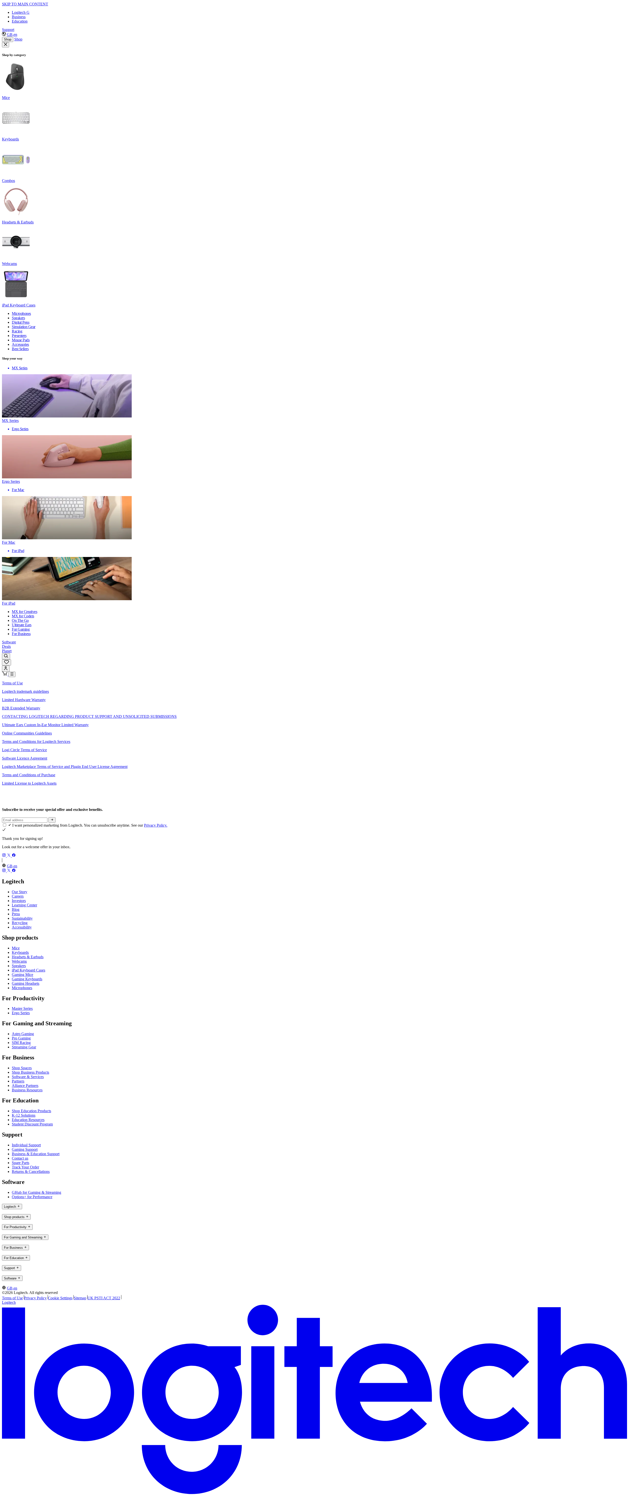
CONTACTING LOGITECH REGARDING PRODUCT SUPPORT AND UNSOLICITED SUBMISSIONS (89, 716)
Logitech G (20, 12)
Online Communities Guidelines (27, 733)
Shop (7, 39)
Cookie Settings (60, 1298)
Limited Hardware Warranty (24, 700)
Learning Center (24, 905)
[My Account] (6, 669)
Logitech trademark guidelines (25, 691)
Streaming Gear (24, 1047)
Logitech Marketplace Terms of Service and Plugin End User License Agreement (65, 766)
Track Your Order (25, 1167)
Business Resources (27, 1090)
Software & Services (28, 1077)
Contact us (20, 1158)
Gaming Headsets (25, 983)
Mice (16, 948)
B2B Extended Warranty (21, 708)
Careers (18, 896)
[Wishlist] (6, 662)
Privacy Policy (35, 1298)
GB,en (12, 34)
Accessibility (22, 927)
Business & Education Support (35, 1154)
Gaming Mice (22, 974)
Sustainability (22, 918)
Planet (7, 651)
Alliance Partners (25, 1085)
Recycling (20, 923)
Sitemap (80, 1298)
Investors (19, 901)
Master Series (22, 1008)
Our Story (19, 892)
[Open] (11, 674)
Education (20, 21)
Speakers (19, 966)
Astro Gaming (23, 1034)
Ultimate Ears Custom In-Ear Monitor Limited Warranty (45, 725)
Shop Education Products (31, 1111)
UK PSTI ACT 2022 (103, 1298)
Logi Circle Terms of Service (24, 750)
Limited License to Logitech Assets (29, 783)
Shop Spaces (22, 1068)
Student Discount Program (32, 1124)
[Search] (6, 656)
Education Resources (28, 1120)
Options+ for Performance (32, 1197)
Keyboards (20, 952)
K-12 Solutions (23, 1115)
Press (16, 914)
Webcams (19, 961)
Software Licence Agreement (24, 758)
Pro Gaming (21, 1038)
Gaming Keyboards (27, 979)
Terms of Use (12, 683)
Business (19, 17)
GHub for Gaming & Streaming (36, 1192)
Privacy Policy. (155, 825)
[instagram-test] (4, 856)
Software (9, 642)
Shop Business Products (30, 1072)
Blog (15, 909)
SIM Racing (21, 1043)
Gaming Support (25, 1149)
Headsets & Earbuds (27, 957)
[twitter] (9, 856)
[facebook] (14, 856)
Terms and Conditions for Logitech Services (36, 741)
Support (8, 30)
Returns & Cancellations (31, 1171)
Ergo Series (21, 1013)
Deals (6, 646)
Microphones (22, 988)
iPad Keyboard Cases (28, 970)
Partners (18, 1081)
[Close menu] (5, 44)
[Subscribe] (52, 820)
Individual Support (26, 1145)
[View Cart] (5, 674)
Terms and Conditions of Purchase (28, 775)
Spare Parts (20, 1163)
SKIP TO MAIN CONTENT (25, 4)
